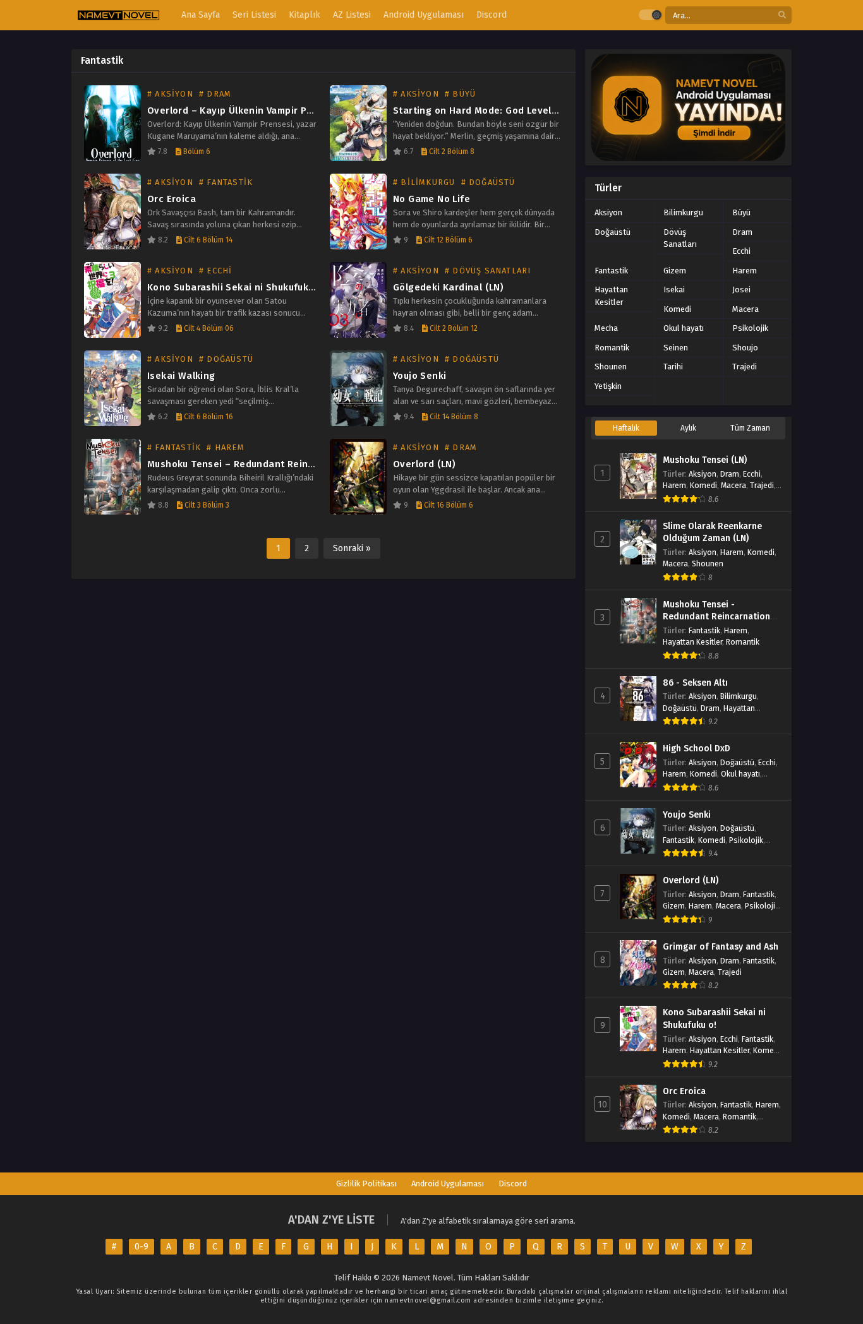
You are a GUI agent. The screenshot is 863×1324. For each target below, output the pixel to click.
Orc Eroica (171, 199)
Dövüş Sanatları (680, 238)
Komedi (677, 309)
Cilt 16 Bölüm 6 (447, 505)
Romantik (611, 347)
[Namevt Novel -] (118, 15)
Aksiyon (608, 212)
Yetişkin (608, 386)
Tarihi (673, 366)
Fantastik (611, 270)
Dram (742, 232)
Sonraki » (352, 548)
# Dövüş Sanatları (488, 270)
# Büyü (460, 93)
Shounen (610, 366)
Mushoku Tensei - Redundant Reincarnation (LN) (716, 617)
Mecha (606, 328)
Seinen (675, 347)
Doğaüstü (612, 232)
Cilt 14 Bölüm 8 (453, 416)
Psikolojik (750, 328)
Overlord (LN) (424, 464)
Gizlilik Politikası (366, 1183)
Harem (744, 270)
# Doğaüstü (488, 182)
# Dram (215, 93)
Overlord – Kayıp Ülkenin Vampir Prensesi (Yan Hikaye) (275, 110)
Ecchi (741, 251)
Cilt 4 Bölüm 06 (208, 328)
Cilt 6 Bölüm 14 (207, 240)
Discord (512, 1183)
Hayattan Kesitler (611, 296)
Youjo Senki (419, 375)
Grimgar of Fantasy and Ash (720, 946)
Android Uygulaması (447, 1183)
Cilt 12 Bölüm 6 (447, 240)
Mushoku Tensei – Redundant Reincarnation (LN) (261, 464)
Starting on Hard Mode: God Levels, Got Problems (509, 110)
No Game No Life (431, 199)
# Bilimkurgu (424, 182)
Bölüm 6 (195, 151)
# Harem (225, 447)
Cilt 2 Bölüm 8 (450, 151)
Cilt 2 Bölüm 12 (453, 328)
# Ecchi (215, 270)
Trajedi (744, 366)
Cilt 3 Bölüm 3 (206, 505)
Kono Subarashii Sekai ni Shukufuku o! (236, 287)
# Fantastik (226, 182)
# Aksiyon (170, 93)
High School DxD (696, 748)
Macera (745, 309)
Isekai (674, 289)
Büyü (741, 212)
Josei (741, 289)
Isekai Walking (181, 375)
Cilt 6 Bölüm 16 (207, 416)
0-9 (141, 1246)
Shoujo (745, 347)
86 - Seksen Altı (695, 682)
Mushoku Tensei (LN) (705, 460)
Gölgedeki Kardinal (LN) (448, 287)
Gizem (674, 270)
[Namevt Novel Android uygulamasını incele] (688, 107)
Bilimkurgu (683, 212)
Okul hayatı (683, 328)
